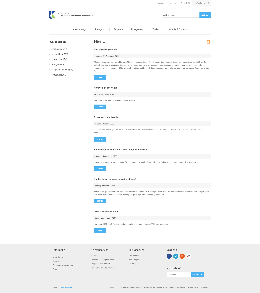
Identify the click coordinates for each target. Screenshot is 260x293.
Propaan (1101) (58, 75)
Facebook (169, 256)
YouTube (188, 256)
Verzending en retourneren (102, 268)
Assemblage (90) (59, 54)
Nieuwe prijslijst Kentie (105, 88)
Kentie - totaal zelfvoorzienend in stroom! (115, 179)
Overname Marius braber (106, 211)
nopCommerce (66, 287)
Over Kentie (58, 257)
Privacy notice (135, 264)
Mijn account (134, 255)
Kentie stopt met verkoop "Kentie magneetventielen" (121, 149)
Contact (56, 269)
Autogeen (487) (58, 64)
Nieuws (94, 255)
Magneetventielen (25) (62, 69)
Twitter (175, 256)
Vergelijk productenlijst (100, 264)
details (100, 77)
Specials (56, 261)
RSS (208, 42)
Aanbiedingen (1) (59, 49)
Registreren (161, 3)
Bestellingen (134, 260)
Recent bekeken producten (102, 260)
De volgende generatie (105, 49)
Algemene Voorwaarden (63, 265)
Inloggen (173, 3)
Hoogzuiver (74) (59, 59)
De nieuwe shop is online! (107, 117)
